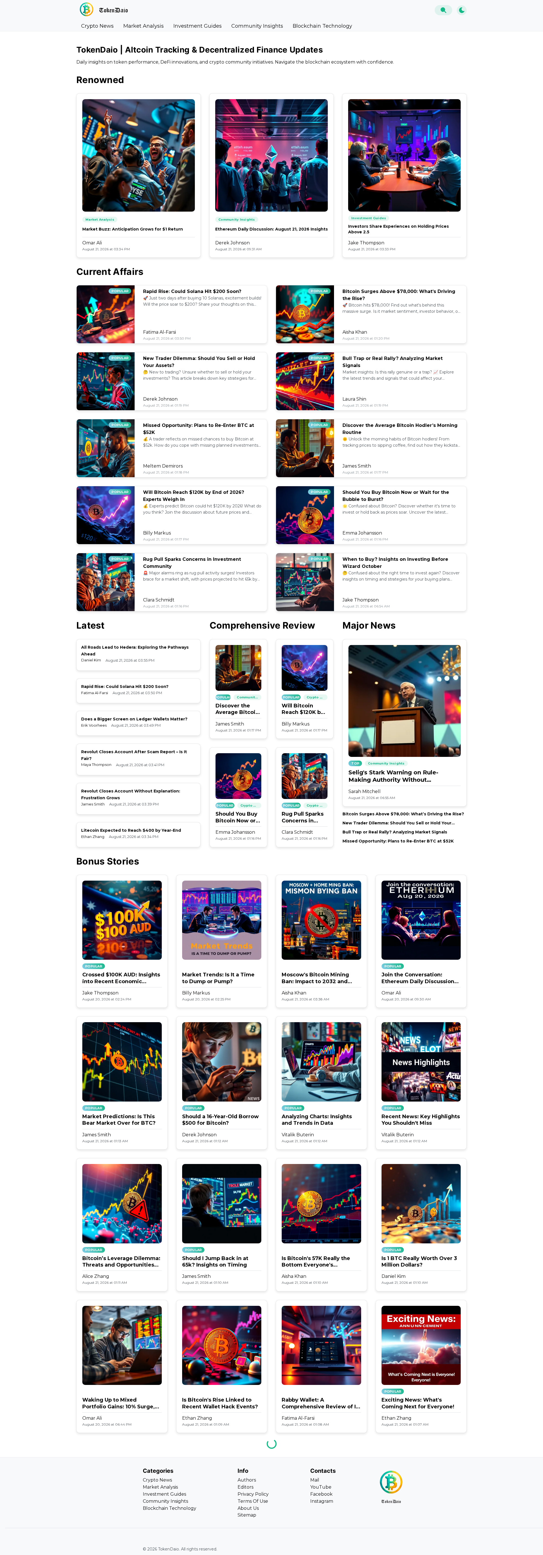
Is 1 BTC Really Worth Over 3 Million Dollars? (419, 1261)
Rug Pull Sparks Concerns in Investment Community (303, 817)
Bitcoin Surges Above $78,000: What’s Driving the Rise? (403, 813)
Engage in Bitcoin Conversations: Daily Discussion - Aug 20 (210, 1545)
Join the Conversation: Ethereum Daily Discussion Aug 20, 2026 (418, 978)
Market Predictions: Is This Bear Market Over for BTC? (119, 1119)
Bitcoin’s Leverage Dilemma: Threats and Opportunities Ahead (121, 1262)
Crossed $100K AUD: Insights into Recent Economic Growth (121, 978)
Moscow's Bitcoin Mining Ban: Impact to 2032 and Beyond (315, 978)
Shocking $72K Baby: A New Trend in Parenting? (420, 1545)
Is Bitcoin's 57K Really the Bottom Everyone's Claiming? (316, 1262)
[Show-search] (443, 10)
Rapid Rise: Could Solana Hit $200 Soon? (192, 291)
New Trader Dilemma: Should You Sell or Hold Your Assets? (396, 823)
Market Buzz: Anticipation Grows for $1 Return (132, 229)
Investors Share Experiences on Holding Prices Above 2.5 (398, 229)
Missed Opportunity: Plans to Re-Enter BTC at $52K (398, 841)
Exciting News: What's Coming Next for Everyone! (418, 1403)
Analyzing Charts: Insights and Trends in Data (317, 1119)
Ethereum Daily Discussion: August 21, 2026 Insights (271, 229)
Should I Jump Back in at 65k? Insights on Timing (215, 1261)
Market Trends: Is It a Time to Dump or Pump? (218, 978)
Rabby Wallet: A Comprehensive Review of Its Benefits (321, 1403)
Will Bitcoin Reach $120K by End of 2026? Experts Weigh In (304, 709)
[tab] (97, 26)
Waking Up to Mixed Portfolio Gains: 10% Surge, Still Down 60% (118, 1403)
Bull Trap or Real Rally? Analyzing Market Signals (394, 832)
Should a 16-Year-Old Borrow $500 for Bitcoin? (220, 1119)
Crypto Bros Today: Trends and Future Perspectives (118, 1545)
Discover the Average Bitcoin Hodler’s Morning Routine (238, 709)
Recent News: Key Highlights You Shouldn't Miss (421, 1119)
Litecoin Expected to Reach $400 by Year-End (131, 830)
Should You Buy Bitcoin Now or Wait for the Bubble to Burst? (238, 817)
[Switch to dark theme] (462, 10)
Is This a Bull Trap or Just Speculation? (315, 1545)
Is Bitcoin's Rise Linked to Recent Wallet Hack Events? (220, 1403)
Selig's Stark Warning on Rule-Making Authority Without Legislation (393, 776)
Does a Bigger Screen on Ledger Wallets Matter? (134, 719)
